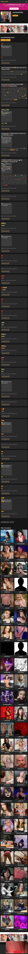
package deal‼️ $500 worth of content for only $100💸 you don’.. (13, 134)
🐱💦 (2, 369)
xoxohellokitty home (5, 522)
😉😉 (2, 498)
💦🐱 (2, 322)
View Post (5, 63)
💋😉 (2, 409)
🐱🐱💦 (3, 334)
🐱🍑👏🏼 (3, 346)
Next (11, 522)
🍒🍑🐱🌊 (4, 287)
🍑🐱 (2, 420)
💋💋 (2, 276)
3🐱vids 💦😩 (5, 110)
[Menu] (26, 1)
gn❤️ (2, 357)
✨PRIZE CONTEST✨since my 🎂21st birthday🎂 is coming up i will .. (11, 160)
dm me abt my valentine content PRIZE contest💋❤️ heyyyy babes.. (12, 85)
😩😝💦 (3, 223)
